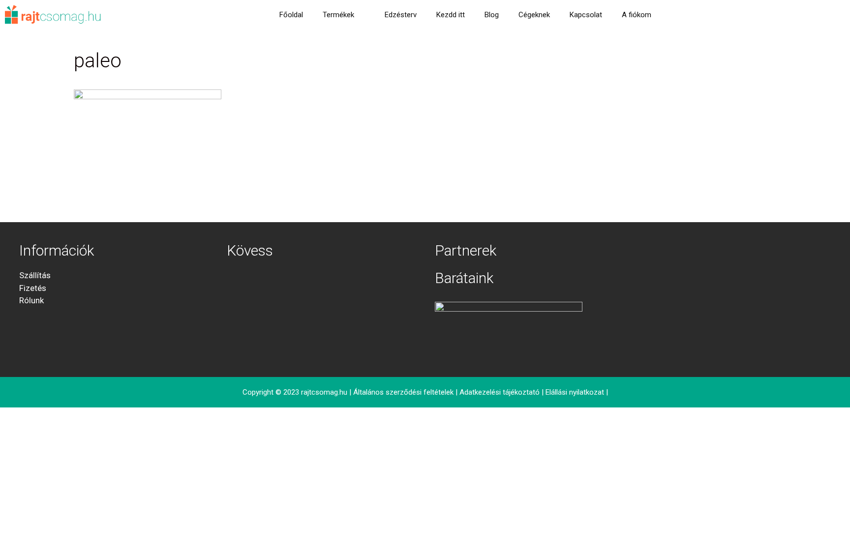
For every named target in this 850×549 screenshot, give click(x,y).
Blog (492, 14)
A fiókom (636, 14)
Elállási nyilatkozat (575, 392)
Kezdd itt (450, 14)
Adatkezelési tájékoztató (499, 392)
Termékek (338, 14)
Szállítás (35, 275)
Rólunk (31, 300)
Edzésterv (401, 14)
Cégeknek (534, 14)
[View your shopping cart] (674, 14)
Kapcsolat (586, 14)
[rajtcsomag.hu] (53, 14)
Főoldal (291, 14)
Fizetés (32, 288)
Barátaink (464, 278)
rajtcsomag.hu (324, 392)
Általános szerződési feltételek (403, 392)
